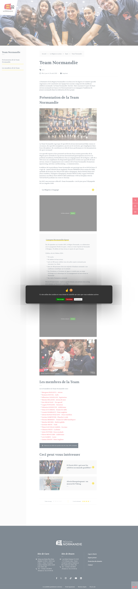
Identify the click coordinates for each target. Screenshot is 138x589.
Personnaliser (78, 299)
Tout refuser (69, 299)
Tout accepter (60, 299)
